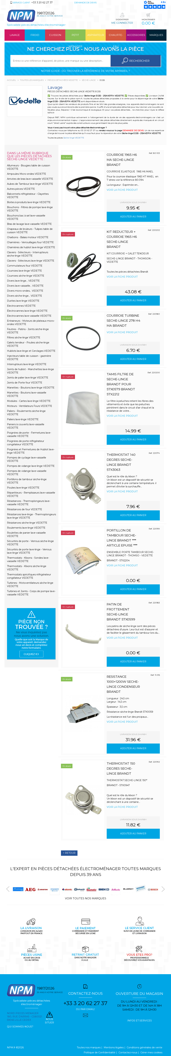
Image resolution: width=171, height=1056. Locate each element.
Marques (156, 35)
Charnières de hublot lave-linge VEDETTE (31, 247)
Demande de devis (85, 2)
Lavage (15, 35)
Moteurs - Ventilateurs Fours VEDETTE (29, 406)
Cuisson (55, 35)
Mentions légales (114, 1047)
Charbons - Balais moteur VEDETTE (27, 237)
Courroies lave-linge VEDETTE (24, 270)
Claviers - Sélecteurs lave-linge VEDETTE (30, 260)
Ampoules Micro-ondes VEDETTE (26, 173)
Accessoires (136, 35)
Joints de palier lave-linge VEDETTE (27, 377)
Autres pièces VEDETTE (21, 188)
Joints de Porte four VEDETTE (24, 382)
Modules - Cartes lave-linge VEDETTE (29, 400)
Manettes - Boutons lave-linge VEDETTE (30, 387)
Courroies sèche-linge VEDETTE (25, 275)
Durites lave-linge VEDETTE (23, 300)
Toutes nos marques (89, 1047)
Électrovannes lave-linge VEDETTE (27, 310)
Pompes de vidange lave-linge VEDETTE (31, 465)
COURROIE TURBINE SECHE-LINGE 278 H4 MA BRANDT (123, 321)
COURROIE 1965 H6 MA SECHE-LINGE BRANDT (122, 160)
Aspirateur (95, 35)
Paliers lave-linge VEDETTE (23, 419)
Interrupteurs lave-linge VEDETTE (26, 364)
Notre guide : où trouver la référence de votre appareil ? (85, 70)
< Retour (69, 852)
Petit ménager (75, 37)
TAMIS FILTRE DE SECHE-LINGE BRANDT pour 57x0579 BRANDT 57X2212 (121, 384)
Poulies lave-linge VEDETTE (23, 487)
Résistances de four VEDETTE (24, 509)
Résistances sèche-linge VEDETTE (27, 522)
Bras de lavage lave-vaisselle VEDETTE (29, 223)
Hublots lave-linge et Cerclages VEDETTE (31, 350)
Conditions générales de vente (144, 1047)
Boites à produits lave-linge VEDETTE (29, 202)
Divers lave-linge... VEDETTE (23, 280)
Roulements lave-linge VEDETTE (26, 527)
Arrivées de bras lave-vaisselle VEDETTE (30, 178)
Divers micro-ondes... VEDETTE (25, 290)
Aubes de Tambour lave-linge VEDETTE (30, 183)
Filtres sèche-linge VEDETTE (23, 337)
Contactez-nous (128, 1052)
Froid (35, 35)
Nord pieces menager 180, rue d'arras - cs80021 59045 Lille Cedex (24, 1016)
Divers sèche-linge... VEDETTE (24, 295)
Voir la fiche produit (122, 189)
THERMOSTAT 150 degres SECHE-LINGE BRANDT (121, 768)
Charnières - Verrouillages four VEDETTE (30, 242)
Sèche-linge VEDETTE (73, 137)
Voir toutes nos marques (85, 898)
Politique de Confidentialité (99, 1052)
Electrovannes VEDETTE (21, 305)
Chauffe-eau (116, 37)
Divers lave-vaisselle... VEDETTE (25, 285)
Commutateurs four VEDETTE (24, 265)
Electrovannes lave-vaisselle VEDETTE (29, 315)
